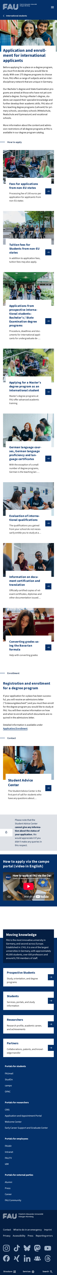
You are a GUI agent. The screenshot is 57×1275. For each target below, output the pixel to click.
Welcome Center (13, 1121)
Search (46, 1271)
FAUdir (8, 1146)
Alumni (8, 1182)
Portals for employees (16, 1138)
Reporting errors (44, 1235)
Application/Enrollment (15, 728)
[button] (28, 977)
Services (27, 1271)
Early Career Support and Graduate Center (26, 1128)
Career (8, 1194)
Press (7, 1188)
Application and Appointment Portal (23, 1115)
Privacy (6, 1235)
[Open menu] (52, 7)
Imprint (48, 1229)
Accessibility (19, 1235)
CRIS (7, 1109)
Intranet (9, 1152)
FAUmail (9, 1073)
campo (8, 1085)
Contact (7, 1229)
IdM (7, 1164)
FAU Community (13, 1200)
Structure (7, 1271)
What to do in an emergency (27, 1229)
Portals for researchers (17, 1102)
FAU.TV (8, 1158)
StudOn (9, 1079)
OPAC (7, 1091)
